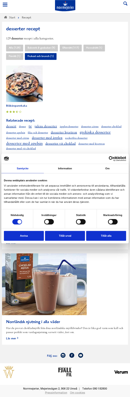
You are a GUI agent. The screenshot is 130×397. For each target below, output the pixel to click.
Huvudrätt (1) (94, 48)
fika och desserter (38, 132)
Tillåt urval (65, 235)
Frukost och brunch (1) (41, 56)
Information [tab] (65, 168)
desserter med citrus (17, 138)
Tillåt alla (106, 235)
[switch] (49, 221)
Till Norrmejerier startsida (65, 5)
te (30, 126)
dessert (11, 126)
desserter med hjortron (91, 144)
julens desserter (46, 126)
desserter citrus (90, 126)
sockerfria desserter (76, 138)
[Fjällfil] (65, 372)
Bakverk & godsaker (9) (41, 48)
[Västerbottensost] (9, 372)
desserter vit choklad (60, 143)
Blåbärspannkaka (16, 106)
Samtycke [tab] (22, 168)
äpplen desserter (69, 126)
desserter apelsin (15, 132)
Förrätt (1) (14, 56)
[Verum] (121, 372)
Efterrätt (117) (70, 48)
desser (22, 126)
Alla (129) (14, 48)
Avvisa (24, 235)
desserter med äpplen (47, 138)
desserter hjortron (64, 132)
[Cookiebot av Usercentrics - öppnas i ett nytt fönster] (111, 158)
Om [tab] (107, 168)
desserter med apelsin (24, 144)
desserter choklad (111, 126)
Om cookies (77, 393)
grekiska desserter (95, 132)
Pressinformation (56, 393)
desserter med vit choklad (21, 148)
